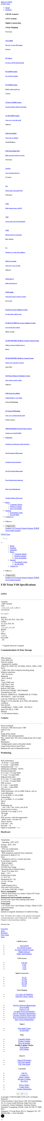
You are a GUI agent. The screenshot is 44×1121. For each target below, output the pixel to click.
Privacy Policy (24, 1085)
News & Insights (24, 1043)
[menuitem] (7, 8)
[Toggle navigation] (6, 538)
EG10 (24, 978)
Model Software (24, 952)
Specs (3, 931)
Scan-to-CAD (24, 1009)
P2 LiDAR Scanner (24, 948)
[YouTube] (26, 1095)
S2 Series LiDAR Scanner (24, 950)
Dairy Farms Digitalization (24, 1020)
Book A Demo (24, 1077)
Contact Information (24, 1089)
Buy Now (24, 1081)
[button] (2, 1117)
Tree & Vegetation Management (24, 1013)
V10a (24, 969)
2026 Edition (24, 1047)
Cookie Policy (24, 1087)
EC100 (24, 980)
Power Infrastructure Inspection (24, 1018)
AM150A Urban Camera (24, 996)
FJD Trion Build (24, 1064)
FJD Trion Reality (24, 1062)
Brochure (4, 933)
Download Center (24, 1028)
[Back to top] (2, 1119)
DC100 (24, 984)
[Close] (2, 542)
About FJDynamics (24, 1060)
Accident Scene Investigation (24, 1011)
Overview (4, 929)
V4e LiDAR (24, 946)
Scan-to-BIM (24, 1007)
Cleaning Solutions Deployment (24, 1016)
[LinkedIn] (18, 1095)
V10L (24, 965)
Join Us (24, 1073)
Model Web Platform (24, 954)
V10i (24, 967)
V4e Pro (24, 963)
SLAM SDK (24, 1030)
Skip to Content (6, 2)
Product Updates (24, 1041)
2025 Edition (24, 1049)
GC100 (24, 982)
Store (3, 937)
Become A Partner (24, 1079)
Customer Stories (24, 1039)
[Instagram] (22, 1095)
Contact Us (24, 1075)
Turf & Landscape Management (24, 1005)
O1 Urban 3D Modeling (24, 994)
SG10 (24, 986)
